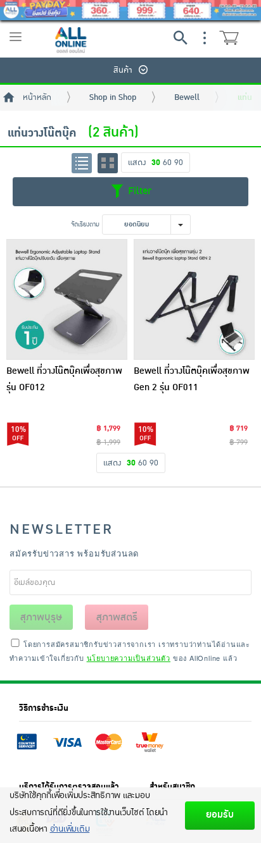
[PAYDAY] (130, 10)
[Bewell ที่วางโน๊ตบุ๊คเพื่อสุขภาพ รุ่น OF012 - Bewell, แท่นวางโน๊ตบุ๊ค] (66, 299)
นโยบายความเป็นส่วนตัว (128, 658)
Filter (138, 191)
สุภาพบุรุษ (41, 617)
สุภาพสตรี (116, 617)
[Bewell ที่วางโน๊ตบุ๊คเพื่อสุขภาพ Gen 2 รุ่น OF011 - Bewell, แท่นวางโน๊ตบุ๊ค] (194, 299)
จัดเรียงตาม (85, 224)
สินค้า (122, 70)
